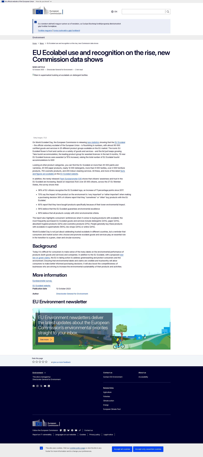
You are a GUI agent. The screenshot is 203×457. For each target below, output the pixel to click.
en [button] (116, 11)
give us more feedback (62, 362)
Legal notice (108, 434)
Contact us (88, 430)
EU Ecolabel (120, 142)
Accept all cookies (122, 449)
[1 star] (33, 361)
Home (35, 43)
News (42, 43)
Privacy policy (94, 434)
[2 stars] (35, 361)
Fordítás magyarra (45, 30)
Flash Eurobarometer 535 (71, 179)
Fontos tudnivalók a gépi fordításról (66, 30)
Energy (106, 405)
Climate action (108, 401)
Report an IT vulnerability (42, 434)
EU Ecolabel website (69, 174)
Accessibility (143, 377)
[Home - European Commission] (50, 10)
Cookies (83, 434)
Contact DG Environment (112, 377)
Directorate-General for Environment (72, 294)
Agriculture (107, 392)
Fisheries (106, 396)
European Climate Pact (112, 409)
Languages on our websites (65, 434)
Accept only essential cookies (148, 449)
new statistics (93, 142)
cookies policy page (77, 448)
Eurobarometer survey (42, 281)
